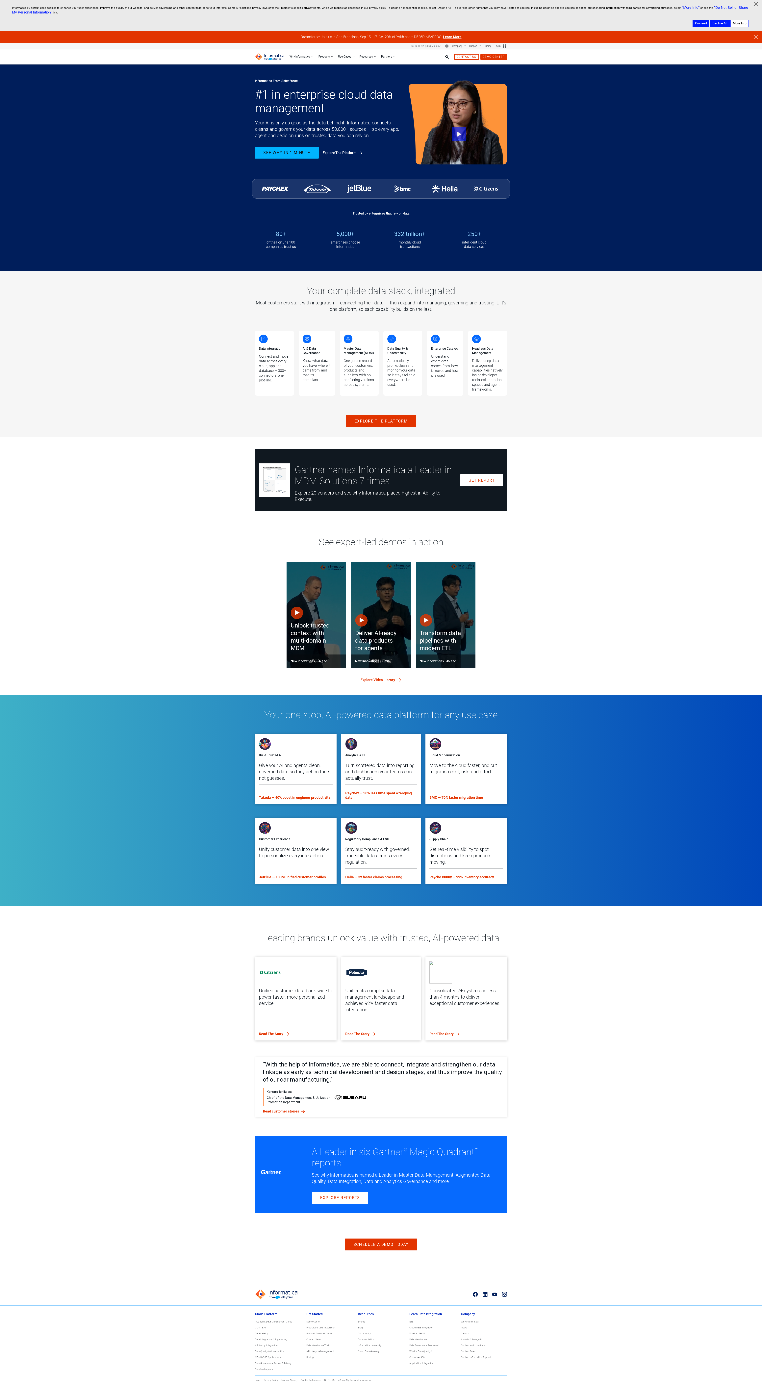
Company (457, 46)
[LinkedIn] (485, 1294)
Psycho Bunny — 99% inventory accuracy (461, 877)
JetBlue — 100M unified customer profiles (292, 877)
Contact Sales (313, 1339)
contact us (466, 56)
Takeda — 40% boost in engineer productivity (294, 797)
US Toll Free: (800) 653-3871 (426, 46)
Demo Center (313, 1321)
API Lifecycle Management (320, 1351)
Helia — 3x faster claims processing (373, 877)
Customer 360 (417, 1357)
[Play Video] (458, 123)
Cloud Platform (266, 1314)
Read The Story (271, 1034)
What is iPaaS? (417, 1333)
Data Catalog (261, 1333)
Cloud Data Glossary (368, 1351)
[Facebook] (475, 1294)
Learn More (452, 37)
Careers (465, 1333)
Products (324, 56)
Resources (366, 56)
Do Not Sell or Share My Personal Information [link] (348, 1380)
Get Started (314, 1314)
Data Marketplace (264, 1369)
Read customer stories (281, 1111)
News (464, 1327)
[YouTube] (494, 1294)
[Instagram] (504, 1294)
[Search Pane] (447, 57)
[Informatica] (270, 57)
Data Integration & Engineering (271, 1339)
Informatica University (369, 1345)
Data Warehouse (418, 1339)
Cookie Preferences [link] (311, 1380)
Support (473, 46)
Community (364, 1333)
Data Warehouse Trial (317, 1345)
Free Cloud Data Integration (320, 1327)
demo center (494, 56)
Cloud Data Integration (421, 1327)
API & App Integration (266, 1345)
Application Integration (421, 1363)
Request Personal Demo (319, 1333)
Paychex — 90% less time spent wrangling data (378, 795)
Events (361, 1321)
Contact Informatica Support (476, 1357)
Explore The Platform (340, 153)
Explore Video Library (378, 680)
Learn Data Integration (425, 1314)
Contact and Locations (473, 1345)
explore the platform (381, 421)
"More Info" (690, 8)
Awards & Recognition (472, 1339)
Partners (386, 56)
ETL (411, 1321)
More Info (740, 23)
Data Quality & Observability (269, 1351)
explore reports (340, 1197)
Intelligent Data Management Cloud (273, 1321)
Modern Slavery (289, 1380)
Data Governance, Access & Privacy (273, 1363)
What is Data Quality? (420, 1351)
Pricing (488, 46)
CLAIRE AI (260, 1327)
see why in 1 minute (286, 152)
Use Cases (344, 56)
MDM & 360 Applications (268, 1357)
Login (498, 46)
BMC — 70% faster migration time (456, 797)
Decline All (719, 23)
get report (482, 480)
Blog (360, 1327)
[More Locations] (447, 46)
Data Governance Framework (424, 1345)
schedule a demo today (381, 1244)
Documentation (366, 1339)
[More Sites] (504, 46)
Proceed (701, 23)
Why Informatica (300, 56)
